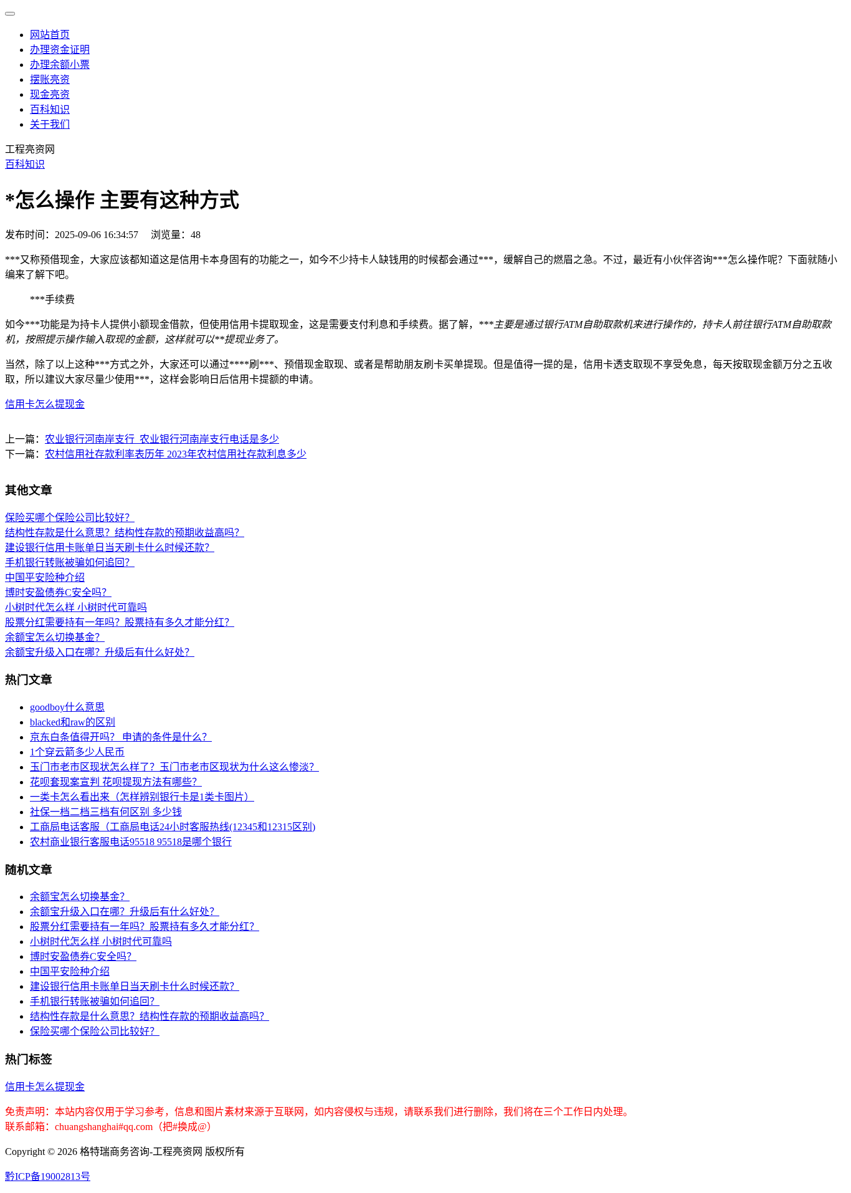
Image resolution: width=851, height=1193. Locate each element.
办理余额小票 (60, 64)
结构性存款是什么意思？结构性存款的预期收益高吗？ (124, 532)
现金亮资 (50, 94)
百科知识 (50, 109)
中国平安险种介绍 (45, 577)
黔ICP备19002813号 (47, 1176)
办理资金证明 (60, 49)
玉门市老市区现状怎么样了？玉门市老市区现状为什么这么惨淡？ (174, 767)
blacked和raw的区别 (72, 722)
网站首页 (50, 34)
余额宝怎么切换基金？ (55, 637)
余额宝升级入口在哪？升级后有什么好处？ (99, 652)
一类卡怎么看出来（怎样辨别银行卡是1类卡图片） (142, 797)
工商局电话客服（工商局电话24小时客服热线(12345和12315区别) (172, 827)
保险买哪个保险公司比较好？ (70, 517)
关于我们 (50, 124)
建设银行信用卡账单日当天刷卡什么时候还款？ (109, 547)
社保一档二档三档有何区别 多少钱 (106, 812)
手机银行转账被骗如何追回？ (70, 562)
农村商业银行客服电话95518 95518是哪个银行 (131, 841)
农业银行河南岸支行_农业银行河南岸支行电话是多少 (162, 439)
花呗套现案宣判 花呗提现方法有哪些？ (116, 782)
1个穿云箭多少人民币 (77, 752)
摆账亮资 (50, 79)
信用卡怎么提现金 (45, 404)
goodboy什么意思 (67, 707)
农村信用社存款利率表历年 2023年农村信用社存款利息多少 (176, 454)
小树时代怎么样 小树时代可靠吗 (76, 607)
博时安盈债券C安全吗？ (58, 592)
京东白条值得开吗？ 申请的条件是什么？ (121, 737)
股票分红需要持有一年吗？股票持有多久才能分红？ (119, 622)
